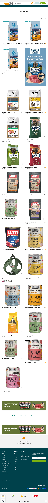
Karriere (3, 477)
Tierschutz (4, 471)
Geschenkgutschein (6, 465)
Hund (15, 453)
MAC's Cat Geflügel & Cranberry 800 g (32, 277)
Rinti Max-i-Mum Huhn (6, 194)
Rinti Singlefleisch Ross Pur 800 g (8, 249)
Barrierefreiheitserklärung (7, 480)
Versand (3, 457)
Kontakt (3, 455)
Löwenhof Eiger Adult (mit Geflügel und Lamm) (11, 43)
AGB (19, 501)
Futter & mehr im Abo (6, 475)
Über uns (4, 467)
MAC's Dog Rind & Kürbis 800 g (30, 362)
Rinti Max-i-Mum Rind (29, 194)
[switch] (3, 501)
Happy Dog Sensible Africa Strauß (31, 167)
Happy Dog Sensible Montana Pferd (31, 139)
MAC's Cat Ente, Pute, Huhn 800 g (8, 218)
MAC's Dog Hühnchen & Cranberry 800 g (32, 307)
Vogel (15, 463)
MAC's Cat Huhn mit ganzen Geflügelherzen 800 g (34, 249)
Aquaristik (16, 457)
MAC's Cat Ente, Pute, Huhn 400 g (31, 335)
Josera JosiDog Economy (7, 335)
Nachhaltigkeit (5, 473)
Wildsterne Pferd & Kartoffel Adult (8, 139)
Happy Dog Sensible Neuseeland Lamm (9, 167)
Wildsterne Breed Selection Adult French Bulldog (34, 112)
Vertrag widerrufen (5, 461)
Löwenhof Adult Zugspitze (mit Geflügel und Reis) (34, 43)
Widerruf (28, 501)
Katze (15, 455)
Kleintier (15, 461)
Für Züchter (4, 469)
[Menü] (4, 495)
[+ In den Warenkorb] (22, 40)
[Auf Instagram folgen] (5, 485)
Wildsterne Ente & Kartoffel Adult (8, 112)
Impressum (25, 501)
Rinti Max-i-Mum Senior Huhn (30, 222)
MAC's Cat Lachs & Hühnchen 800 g (9, 307)
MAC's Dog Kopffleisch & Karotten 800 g (9, 389)
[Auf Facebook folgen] (3, 485)
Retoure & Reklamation (6, 463)
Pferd (15, 465)
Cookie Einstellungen (6, 478)
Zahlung (3, 459)
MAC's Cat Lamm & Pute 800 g (8, 358)
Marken (15, 467)
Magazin (15, 469)
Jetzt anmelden (39, 460)
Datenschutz (21, 501)
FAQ (3, 453)
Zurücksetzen (30, 3)
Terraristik (16, 459)
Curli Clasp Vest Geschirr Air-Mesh (9, 277)
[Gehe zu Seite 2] (27, 395)
